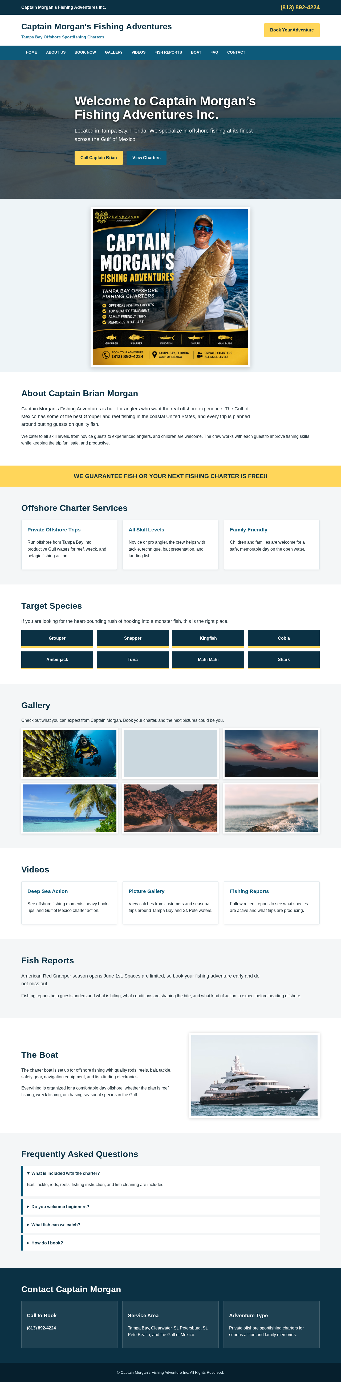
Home (31, 52)
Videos (138, 52)
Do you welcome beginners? (60, 1206)
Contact (236, 52)
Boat (196, 52)
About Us (56, 52)
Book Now (85, 52)
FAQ (214, 52)
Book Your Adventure (292, 30)
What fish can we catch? (55, 1225)
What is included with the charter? (65, 1173)
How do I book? (47, 1243)
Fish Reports (168, 52)
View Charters (146, 157)
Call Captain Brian (98, 157)
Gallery (114, 52)
